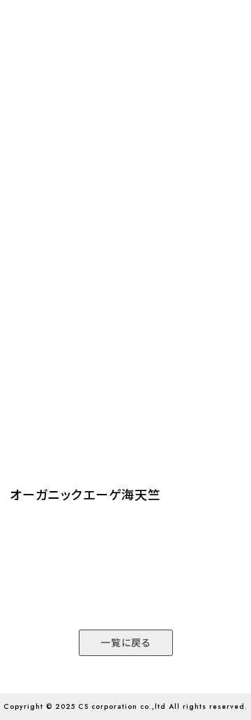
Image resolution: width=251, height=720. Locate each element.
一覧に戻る (125, 643)
